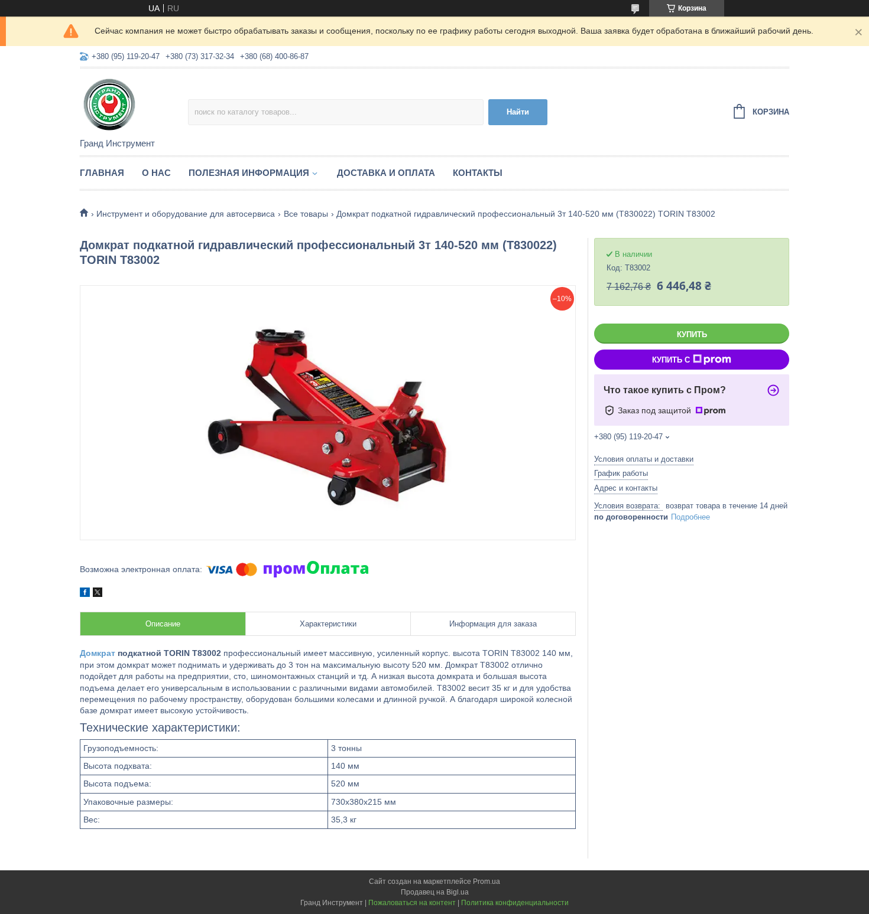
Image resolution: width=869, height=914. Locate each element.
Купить (692, 334)
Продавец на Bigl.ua (435, 892)
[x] (97, 594)
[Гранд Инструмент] (134, 103)
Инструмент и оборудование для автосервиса (185, 213)
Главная (102, 172)
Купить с (671, 359)
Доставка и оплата (386, 172)
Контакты (477, 172)
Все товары (306, 213)
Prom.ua (486, 881)
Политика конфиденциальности (515, 903)
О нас (156, 172)
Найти (518, 111)
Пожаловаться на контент (412, 903)
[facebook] (85, 594)
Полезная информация (249, 172)
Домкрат (97, 653)
